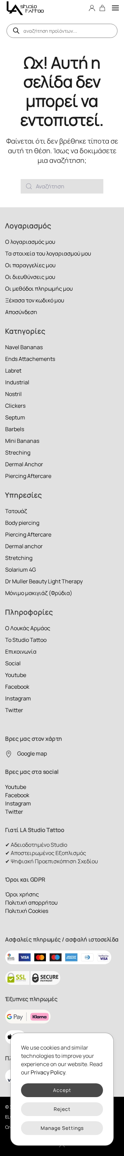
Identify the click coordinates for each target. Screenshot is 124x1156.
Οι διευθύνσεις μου (30, 277)
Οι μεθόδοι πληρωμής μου (39, 288)
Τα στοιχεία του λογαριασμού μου (48, 253)
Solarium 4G (20, 569)
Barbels (14, 429)
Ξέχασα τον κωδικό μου (34, 300)
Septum (15, 417)
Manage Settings (62, 1128)
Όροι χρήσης (22, 894)
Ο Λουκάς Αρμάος (27, 628)
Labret (13, 370)
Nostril (13, 394)
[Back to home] (25, 7)
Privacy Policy (48, 1072)
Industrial (17, 382)
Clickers (15, 405)
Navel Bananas (24, 347)
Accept (62, 1090)
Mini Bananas (22, 441)
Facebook (17, 686)
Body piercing (22, 523)
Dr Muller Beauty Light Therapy (44, 581)
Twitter (14, 710)
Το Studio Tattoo (25, 640)
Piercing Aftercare (28, 476)
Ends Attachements (30, 359)
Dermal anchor (24, 546)
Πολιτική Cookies (26, 911)
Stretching (18, 558)
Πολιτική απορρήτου (31, 902)
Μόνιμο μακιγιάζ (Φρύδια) (38, 593)
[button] (115, 7)
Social (13, 663)
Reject (62, 1109)
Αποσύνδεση (21, 312)
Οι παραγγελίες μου (30, 265)
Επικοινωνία (21, 651)
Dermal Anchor (24, 464)
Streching (17, 452)
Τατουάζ (16, 511)
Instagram (18, 698)
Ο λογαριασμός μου (30, 242)
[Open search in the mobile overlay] (62, 30)
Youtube (15, 675)
